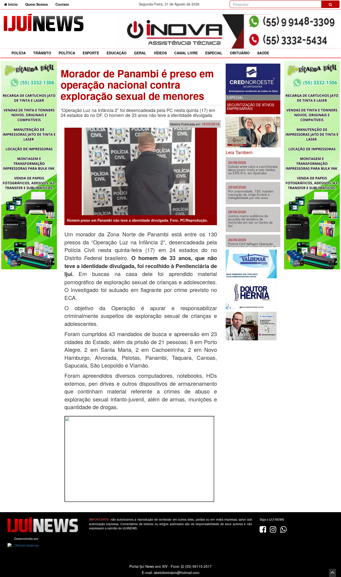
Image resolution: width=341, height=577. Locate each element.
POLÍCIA (18, 52)
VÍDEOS (160, 52)
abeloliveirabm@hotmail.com (176, 572)
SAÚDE (263, 52)
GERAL (140, 52)
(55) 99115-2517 (198, 566)
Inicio (14, 4)
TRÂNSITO (42, 52)
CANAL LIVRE (186, 52)
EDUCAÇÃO (117, 52)
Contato (62, 4)
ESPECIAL (213, 52)
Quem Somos (36, 4)
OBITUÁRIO (240, 52)
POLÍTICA (67, 52)
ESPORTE (91, 52)
